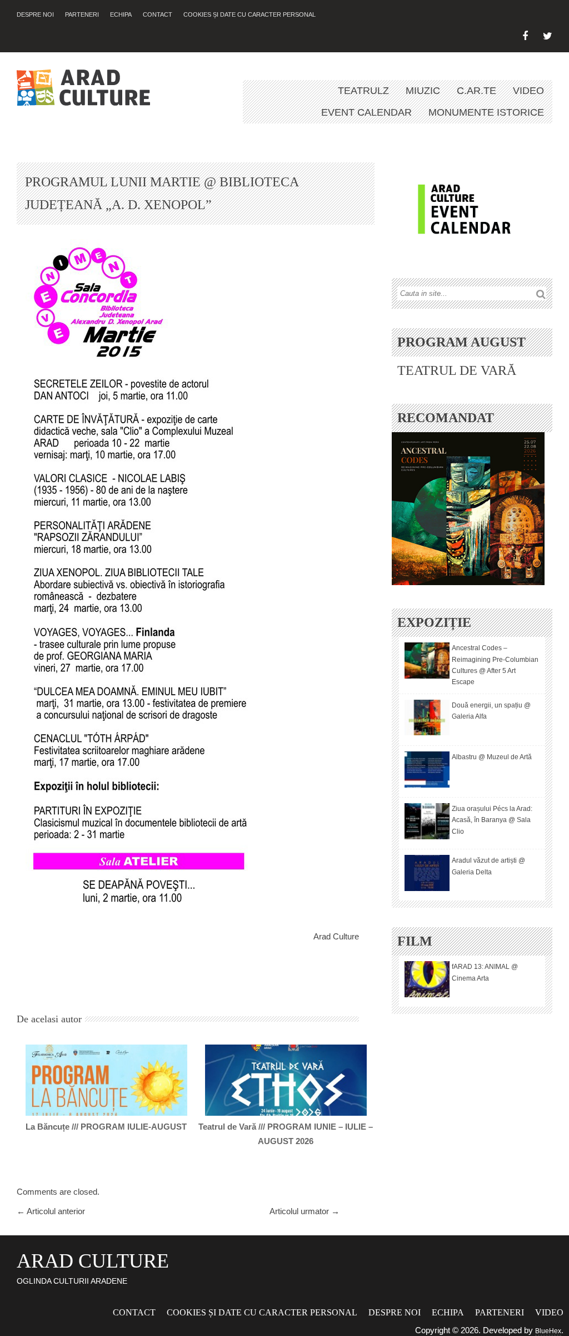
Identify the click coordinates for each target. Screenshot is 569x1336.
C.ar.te (476, 90)
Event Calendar (366, 112)
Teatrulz (363, 90)
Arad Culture (336, 936)
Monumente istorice (486, 112)
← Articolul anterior (51, 1211)
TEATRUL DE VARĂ (456, 370)
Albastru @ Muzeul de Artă (492, 757)
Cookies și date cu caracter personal (249, 14)
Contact (157, 14)
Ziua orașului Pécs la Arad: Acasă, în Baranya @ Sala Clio (492, 820)
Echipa (121, 14)
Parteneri (82, 14)
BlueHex (548, 1331)
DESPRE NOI (35, 14)
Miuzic (423, 90)
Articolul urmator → (304, 1211)
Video (528, 90)
